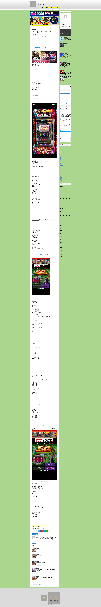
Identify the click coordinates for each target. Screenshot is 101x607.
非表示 (45, 36)
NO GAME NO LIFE (50, 604)
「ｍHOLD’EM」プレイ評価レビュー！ (41, 549)
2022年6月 (61, 180)
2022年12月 (61, 175)
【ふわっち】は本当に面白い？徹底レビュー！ (40, 584)
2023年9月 (61, 228)
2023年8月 (61, 230)
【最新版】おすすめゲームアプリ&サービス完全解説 (67, 39)
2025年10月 (61, 200)
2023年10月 (61, 166)
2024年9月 (61, 155)
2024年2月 (61, 162)
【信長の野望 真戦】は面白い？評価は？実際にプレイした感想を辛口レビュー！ (65, 122)
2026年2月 (61, 197)
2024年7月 (61, 157)
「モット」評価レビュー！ (40, 555)
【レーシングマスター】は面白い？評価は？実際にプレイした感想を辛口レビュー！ (65, 125)
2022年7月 (61, 179)
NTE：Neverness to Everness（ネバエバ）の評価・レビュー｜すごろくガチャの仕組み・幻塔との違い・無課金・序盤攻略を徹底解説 (65, 116)
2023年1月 (61, 174)
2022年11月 (61, 176)
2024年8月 (61, 156)
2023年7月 (61, 231)
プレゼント (47, 9)
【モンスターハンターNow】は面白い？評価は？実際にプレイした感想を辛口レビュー (65, 127)
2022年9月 (61, 177)
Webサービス (53, 9)
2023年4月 (61, 236)
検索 (60, 85)
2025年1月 (61, 205)
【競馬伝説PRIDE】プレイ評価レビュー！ (42, 562)
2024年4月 (61, 160)
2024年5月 (61, 159)
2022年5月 (61, 181)
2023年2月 (61, 173)
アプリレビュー (41, 9)
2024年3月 (61, 161)
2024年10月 (61, 154)
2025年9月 (61, 202)
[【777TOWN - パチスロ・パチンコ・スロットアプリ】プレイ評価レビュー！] (45, 531)
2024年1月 (61, 163)
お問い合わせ (60, 9)
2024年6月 (61, 158)
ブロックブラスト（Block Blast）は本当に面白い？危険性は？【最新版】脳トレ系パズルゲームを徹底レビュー (67, 56)
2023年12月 (61, 164)
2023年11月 (61, 165)
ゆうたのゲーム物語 (40, 4)
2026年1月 (61, 199)
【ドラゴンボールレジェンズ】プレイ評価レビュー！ (41, 585)
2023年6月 (61, 233)
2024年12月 (61, 153)
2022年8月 (61, 178)
